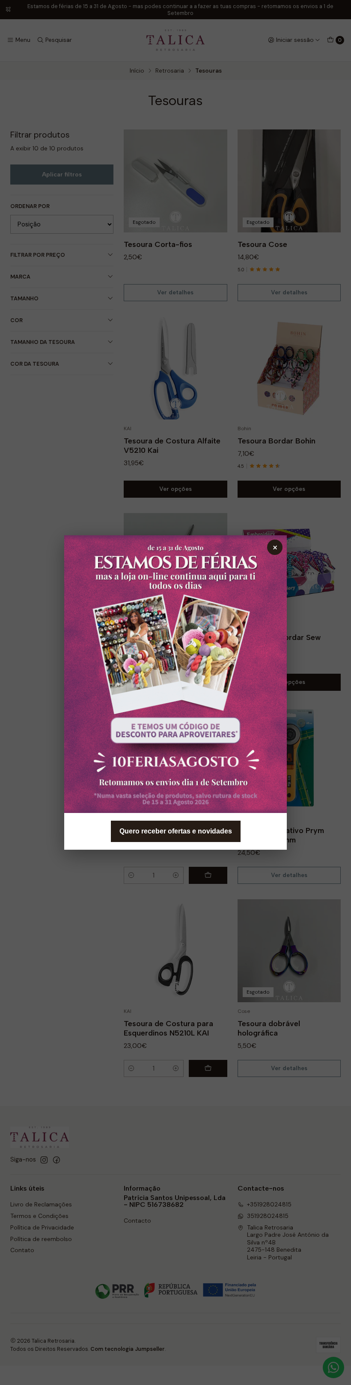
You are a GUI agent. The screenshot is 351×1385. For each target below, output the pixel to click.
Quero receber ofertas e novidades (175, 831)
